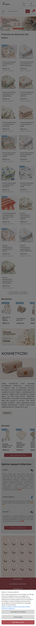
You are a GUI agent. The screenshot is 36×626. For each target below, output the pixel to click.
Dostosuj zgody (18, 617)
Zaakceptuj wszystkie (18, 622)
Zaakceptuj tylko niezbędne (18, 612)
